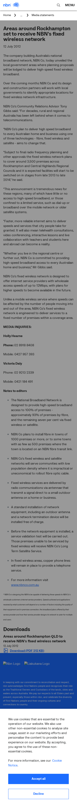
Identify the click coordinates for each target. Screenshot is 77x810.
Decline (38, 794)
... (21, 15)
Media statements (43, 15)
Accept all (39, 779)
